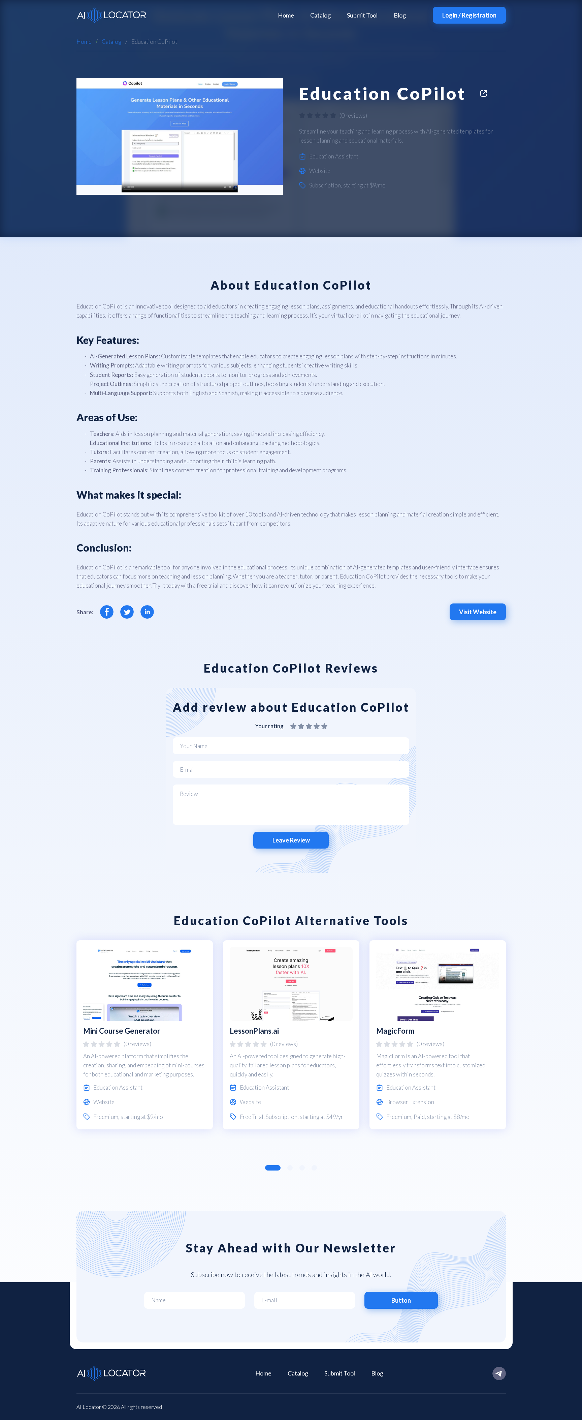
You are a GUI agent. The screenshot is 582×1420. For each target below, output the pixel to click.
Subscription (325, 185)
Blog (400, 15)
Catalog (320, 15)
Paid (419, 1116)
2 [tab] (290, 1168)
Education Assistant (333, 156)
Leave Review (291, 840)
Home (286, 15)
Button (401, 1300)
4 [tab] (314, 1168)
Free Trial (251, 1116)
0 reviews (353, 115)
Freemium (105, 1116)
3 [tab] (302, 1168)
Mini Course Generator (121, 1030)
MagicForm (395, 1030)
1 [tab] (273, 1168)
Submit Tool (362, 15)
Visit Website (477, 612)
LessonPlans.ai (254, 1030)
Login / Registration (469, 15)
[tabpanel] (144, 1034)
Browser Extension (410, 1101)
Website (319, 170)
